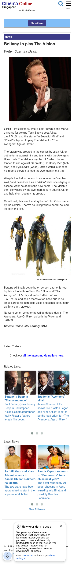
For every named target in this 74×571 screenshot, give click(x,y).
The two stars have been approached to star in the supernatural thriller (20, 482)
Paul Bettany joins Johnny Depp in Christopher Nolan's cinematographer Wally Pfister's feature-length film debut (20, 408)
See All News (37, 509)
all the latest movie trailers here (43, 355)
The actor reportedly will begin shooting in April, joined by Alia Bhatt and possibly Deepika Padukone (53, 484)
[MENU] (68, 3)
